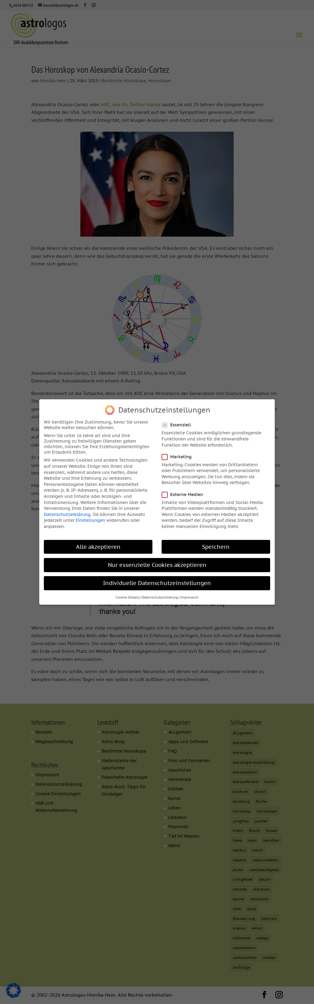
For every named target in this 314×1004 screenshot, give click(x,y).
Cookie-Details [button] (128, 597)
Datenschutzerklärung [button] (160, 597)
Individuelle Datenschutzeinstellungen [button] (157, 583)
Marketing (181, 456)
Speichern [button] (216, 546)
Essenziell (180, 425)
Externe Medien (186, 494)
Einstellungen (90, 520)
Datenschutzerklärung (67, 514)
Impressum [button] (189, 597)
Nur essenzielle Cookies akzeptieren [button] (157, 564)
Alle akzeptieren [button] (98, 546)
